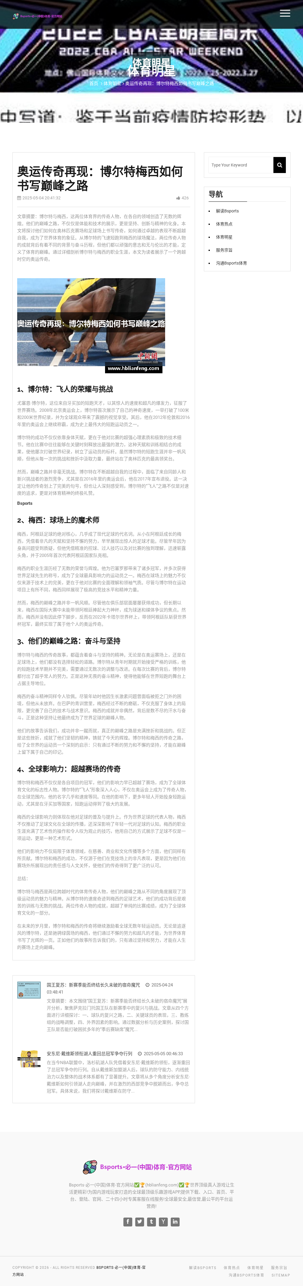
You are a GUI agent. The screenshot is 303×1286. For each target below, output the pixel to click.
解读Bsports (227, 211)
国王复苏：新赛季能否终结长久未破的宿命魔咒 (93, 985)
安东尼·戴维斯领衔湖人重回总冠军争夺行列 (89, 1053)
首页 (93, 83)
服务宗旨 (224, 250)
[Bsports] (43, 15)
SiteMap (281, 1275)
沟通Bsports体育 (231, 263)
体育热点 (224, 224)
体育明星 (224, 237)
